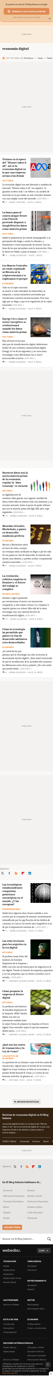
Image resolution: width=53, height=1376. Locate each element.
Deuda (6, 1218)
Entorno (7, 491)
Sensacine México (35, 1351)
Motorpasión (33, 1304)
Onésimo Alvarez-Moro (21, 981)
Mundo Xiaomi (9, 1282)
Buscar (49, 1238)
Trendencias (8, 1324)
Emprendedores (11, 909)
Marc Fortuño (17, 202)
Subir (42, 1250)
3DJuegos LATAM (35, 1347)
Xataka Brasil (9, 1351)
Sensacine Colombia (36, 1355)
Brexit (46, 1141)
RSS (16, 872)
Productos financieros (37, 1201)
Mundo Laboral (11, 594)
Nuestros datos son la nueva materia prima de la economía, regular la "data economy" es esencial (15, 479)
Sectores (7, 180)
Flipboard (23, 872)
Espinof (30, 1289)
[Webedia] (11, 1252)
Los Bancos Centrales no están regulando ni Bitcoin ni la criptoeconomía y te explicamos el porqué (15, 272)
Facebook (9, 872)
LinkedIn (29, 872)
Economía (8, 283)
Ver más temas (12, 1227)
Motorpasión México (36, 1359)
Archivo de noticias (28, 1102)
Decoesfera (8, 1328)
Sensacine (32, 1285)
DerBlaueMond (18, 255)
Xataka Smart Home (12, 1278)
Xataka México (9, 1347)
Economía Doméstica (13, 1201)
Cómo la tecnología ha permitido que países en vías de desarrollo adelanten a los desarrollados (14, 636)
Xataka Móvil (9, 1270)
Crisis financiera (35, 1212)
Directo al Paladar (11, 1304)
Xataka (6, 1266)
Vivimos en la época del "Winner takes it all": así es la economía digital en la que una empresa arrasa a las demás (14, 167)
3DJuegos (32, 1266)
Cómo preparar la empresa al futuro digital (13, 994)
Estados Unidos (34, 1207)
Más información (10, 1373)
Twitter (2, 872)
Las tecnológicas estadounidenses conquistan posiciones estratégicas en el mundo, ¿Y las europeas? (12, 894)
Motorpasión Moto (35, 1308)
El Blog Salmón (34, 1324)
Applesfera (8, 1274)
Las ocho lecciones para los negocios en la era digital (14, 944)
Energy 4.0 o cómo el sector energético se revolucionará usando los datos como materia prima (14, 325)
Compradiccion (10, 1332)
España (6, 1212)
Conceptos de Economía (10, 1057)
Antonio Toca (17, 1080)
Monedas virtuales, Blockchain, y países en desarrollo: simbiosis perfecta (14, 531)
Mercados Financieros (13, 1196)
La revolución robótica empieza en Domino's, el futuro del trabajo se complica (14, 582)
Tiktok (49, 58)
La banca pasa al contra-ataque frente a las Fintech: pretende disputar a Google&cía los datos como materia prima (14, 221)
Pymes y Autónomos (36, 1328)
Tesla (40, 58)
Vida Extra (32, 1270)
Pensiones (28, 58)
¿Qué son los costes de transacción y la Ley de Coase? (13, 1048)
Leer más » (43, 198)
